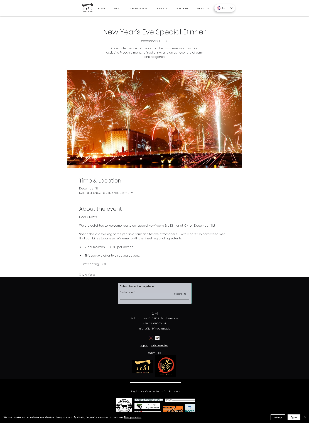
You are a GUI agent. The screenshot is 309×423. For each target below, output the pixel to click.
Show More (87, 275)
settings (278, 417)
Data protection (132, 417)
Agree (294, 417)
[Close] (305, 417)
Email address (126, 292)
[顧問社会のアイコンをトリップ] (157, 338)
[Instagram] (151, 338)
